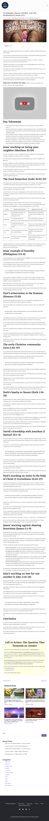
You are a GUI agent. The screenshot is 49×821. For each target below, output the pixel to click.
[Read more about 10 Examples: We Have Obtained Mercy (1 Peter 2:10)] (35, 712)
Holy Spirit (7, 774)
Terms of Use (29, 803)
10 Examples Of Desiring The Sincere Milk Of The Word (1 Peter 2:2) (13, 701)
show (10, 45)
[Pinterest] (26, 809)
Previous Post (6, 681)
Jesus (7, 73)
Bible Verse (7, 762)
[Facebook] (19, 809)
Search (4, 733)
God (6, 264)
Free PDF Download (9, 772)
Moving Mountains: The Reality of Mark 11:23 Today (16, 754)
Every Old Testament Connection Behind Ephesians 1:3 (16, 746)
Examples (6, 704)
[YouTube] (22, 809)
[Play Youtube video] (24, 103)
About (42, 803)
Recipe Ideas (8, 783)
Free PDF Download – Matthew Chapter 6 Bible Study (16, 751)
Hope (6, 777)
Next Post (44, 681)
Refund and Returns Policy (24, 805)
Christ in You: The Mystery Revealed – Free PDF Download (17, 743)
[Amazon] (29, 809)
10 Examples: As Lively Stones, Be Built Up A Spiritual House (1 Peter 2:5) (35, 701)
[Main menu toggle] (47, 5)
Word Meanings (8, 785)
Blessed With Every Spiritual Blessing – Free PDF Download (17, 748)
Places (6, 781)
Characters (7, 764)
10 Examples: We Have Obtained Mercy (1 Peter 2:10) (34, 720)
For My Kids (7, 770)
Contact (36, 803)
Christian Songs (8, 766)
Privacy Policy (21, 803)
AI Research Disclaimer (11, 803)
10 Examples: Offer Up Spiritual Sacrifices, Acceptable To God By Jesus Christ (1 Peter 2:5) (13, 720)
